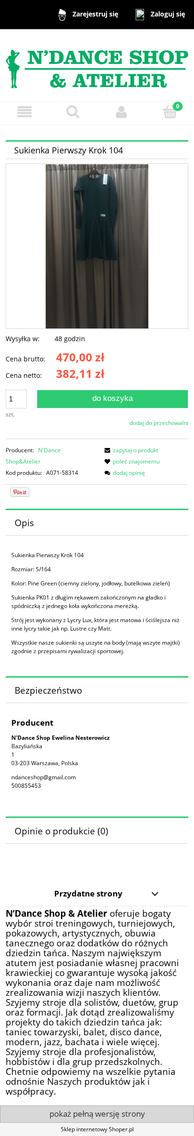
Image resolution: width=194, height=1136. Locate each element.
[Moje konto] (121, 112)
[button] (24, 112)
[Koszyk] (170, 111)
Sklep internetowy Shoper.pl (97, 1129)
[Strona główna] (97, 64)
